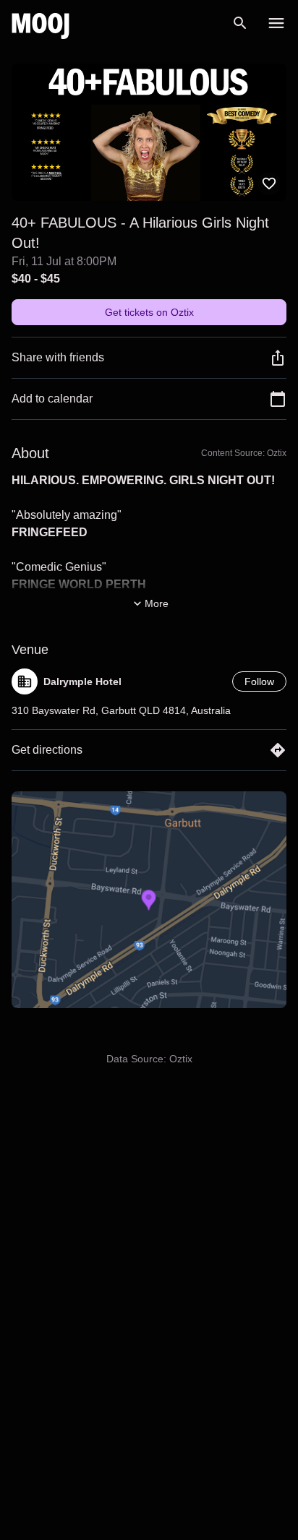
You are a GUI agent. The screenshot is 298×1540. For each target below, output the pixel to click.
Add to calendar (52, 398)
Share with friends (58, 357)
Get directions (47, 750)
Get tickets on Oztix (149, 312)
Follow (259, 681)
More (157, 603)
